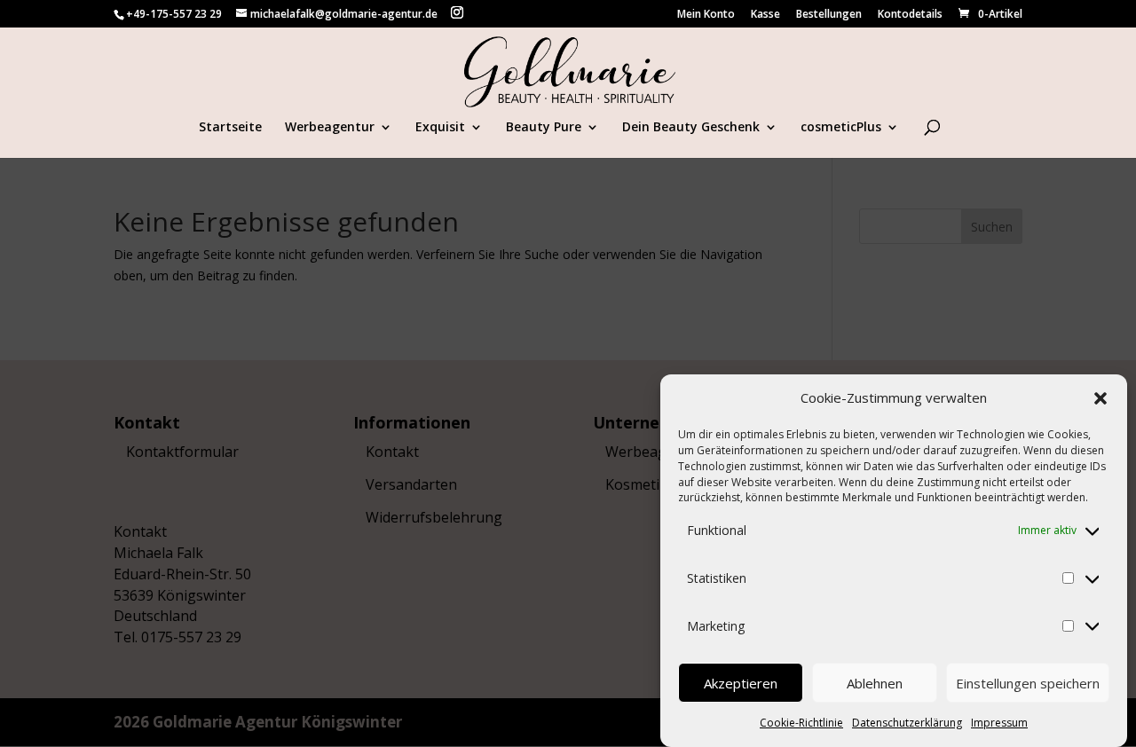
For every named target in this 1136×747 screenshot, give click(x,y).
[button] (1100, 398)
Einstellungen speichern (1028, 683)
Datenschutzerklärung (907, 722)
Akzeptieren (740, 683)
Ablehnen (875, 683)
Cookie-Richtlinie (801, 722)
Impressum (999, 722)
